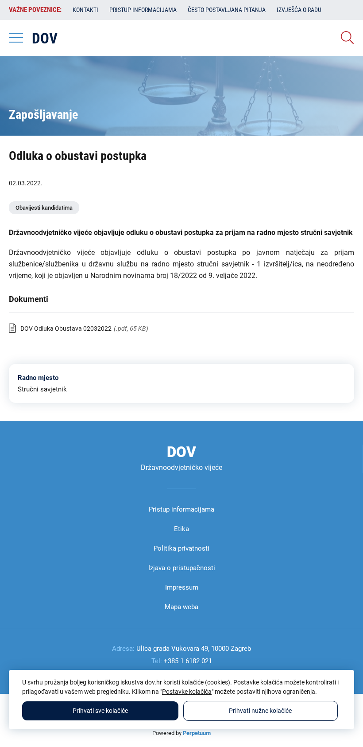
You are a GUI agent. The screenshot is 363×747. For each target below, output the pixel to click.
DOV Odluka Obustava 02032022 (66, 328)
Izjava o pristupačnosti (181, 568)
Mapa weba (181, 607)
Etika (181, 529)
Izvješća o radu (299, 9)
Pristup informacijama (143, 9)
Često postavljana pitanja (227, 9)
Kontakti (85, 9)
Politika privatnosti (181, 548)
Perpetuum (197, 733)
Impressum (181, 587)
